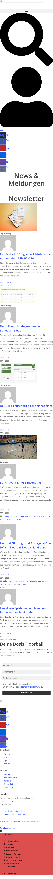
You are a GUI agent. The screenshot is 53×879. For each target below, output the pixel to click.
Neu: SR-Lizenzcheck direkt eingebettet (26, 406)
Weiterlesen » (5, 282)
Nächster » (12, 639)
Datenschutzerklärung (29, 686)
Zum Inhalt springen (8, 828)
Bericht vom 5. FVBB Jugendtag (20, 482)
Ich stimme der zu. (24, 686)
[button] (26, 11)
